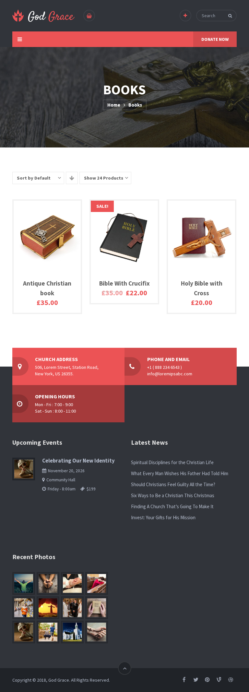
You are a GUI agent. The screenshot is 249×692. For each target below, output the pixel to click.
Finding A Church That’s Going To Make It (172, 506)
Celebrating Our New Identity (78, 460)
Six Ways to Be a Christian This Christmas (172, 495)
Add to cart (40, 309)
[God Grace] (43, 15)
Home (113, 105)
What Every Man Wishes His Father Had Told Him (179, 473)
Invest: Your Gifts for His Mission (163, 517)
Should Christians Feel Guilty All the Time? (173, 484)
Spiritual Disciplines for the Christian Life (172, 462)
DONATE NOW (215, 39)
